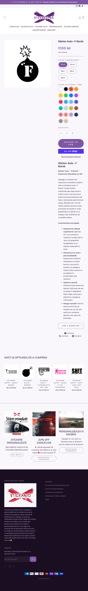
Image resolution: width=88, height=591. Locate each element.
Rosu (71, 89)
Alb (61, 89)
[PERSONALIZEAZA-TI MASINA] (71, 419)
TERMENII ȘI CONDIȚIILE (54, 492)
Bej (66, 121)
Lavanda (71, 114)
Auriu (71, 108)
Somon (66, 114)
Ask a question (71, 325)
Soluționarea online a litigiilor (55, 496)
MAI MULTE (17, 455)
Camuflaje (14, 27)
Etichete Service (71, 27)
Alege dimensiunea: (69, 60)
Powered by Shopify (44, 582)
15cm (62, 71)
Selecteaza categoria (44, 458)
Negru (66, 89)
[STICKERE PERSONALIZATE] (16, 423)
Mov (76, 102)
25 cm (72, 64)
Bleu (71, 102)
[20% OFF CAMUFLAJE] (44, 423)
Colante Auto (27, 27)
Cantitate (63, 127)
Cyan (66, 102)
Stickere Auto (41, 27)
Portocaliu (76, 89)
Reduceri (51, 30)
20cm (72, 71)
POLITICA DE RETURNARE (54, 489)
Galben (61, 95)
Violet (76, 95)
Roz (61, 102)
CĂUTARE (48, 482)
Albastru (71, 95)
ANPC (47, 499)
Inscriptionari (39, 30)
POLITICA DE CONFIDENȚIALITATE (57, 485)
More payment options (71, 157)
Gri (61, 121)
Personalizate (55, 27)
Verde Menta (66, 108)
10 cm (63, 64)
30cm (63, 78)
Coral (61, 114)
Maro (76, 108)
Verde (66, 95)
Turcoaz (61, 108)
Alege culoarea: (70, 84)
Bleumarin (76, 114)
